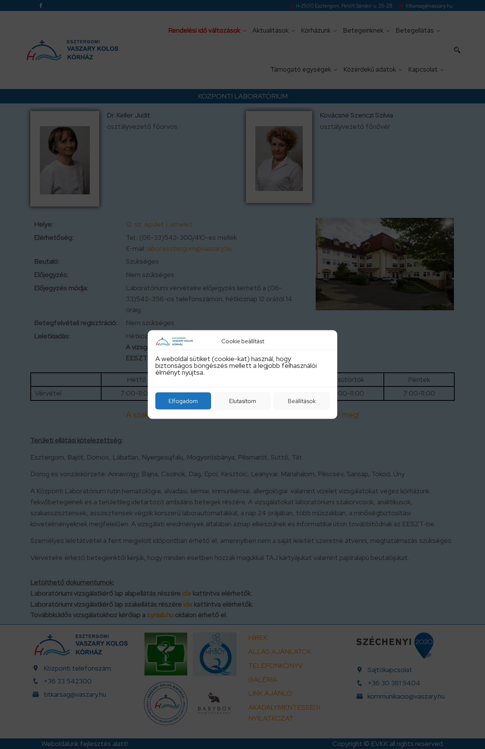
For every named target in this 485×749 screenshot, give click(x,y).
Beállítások (302, 401)
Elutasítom (242, 401)
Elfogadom (183, 401)
